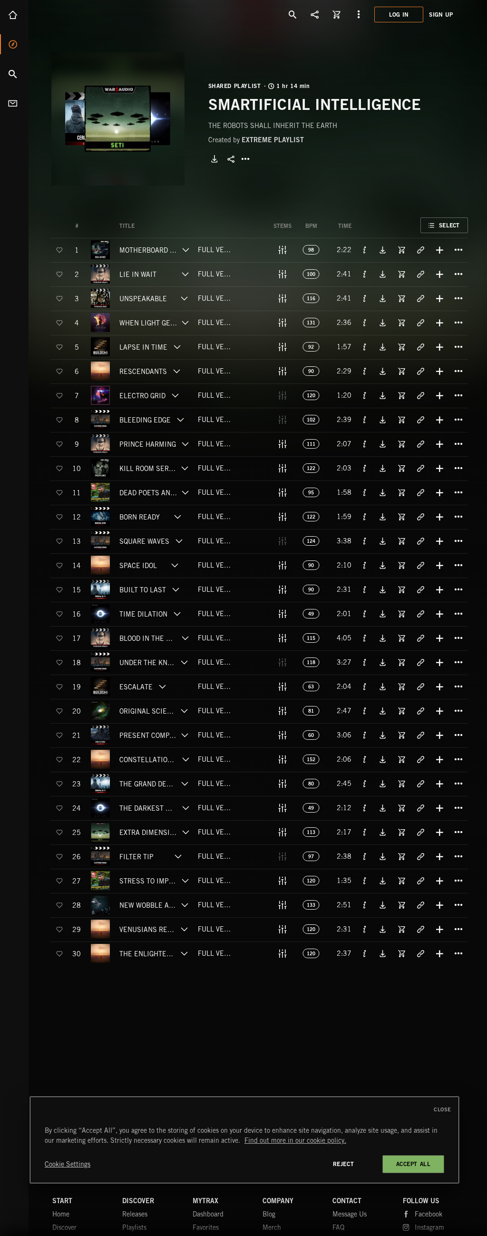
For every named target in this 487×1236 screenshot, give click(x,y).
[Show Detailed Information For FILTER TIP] (365, 856)
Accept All (413, 1163)
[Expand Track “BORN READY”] (177, 516)
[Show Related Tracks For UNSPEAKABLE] (420, 298)
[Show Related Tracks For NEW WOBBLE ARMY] (420, 905)
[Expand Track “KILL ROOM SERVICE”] (185, 468)
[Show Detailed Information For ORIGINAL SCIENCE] (365, 711)
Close (442, 1109)
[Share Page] (315, 14)
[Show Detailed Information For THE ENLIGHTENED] (365, 953)
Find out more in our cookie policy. (295, 1140)
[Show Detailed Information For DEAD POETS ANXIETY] (365, 492)
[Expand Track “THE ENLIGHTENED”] (184, 953)
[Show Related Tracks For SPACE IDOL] (420, 565)
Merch (272, 1227)
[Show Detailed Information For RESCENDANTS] (365, 371)
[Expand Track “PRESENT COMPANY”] (184, 735)
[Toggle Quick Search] (293, 14)
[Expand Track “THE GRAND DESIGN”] (184, 783)
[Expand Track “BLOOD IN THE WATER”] (185, 637)
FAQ (338, 1227)
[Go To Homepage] (80, 14)
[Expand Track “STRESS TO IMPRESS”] (185, 880)
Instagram (429, 1227)
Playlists (134, 1227)
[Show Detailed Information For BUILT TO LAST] (365, 589)
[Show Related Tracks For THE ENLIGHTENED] (420, 953)
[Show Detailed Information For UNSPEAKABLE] (365, 298)
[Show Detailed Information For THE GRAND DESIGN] (365, 783)
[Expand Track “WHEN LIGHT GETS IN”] (185, 322)
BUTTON (245, 159)
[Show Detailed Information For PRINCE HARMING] (365, 444)
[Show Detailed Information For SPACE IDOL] (365, 565)
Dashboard (208, 1214)
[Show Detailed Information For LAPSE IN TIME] (365, 347)
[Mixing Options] (282, 250)
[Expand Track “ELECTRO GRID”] (175, 395)
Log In (399, 14)
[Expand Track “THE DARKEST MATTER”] (185, 807)
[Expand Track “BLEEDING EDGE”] (180, 419)
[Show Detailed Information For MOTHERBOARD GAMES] (365, 250)
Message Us (349, 1214)
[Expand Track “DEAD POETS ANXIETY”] (185, 492)
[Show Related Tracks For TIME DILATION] (420, 614)
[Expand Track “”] (144, 225)
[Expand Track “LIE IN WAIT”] (185, 274)
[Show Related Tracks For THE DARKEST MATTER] (420, 808)
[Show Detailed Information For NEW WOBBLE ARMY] (365, 905)
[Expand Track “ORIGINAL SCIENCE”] (184, 710)
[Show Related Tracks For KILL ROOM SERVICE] (420, 468)
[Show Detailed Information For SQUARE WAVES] (365, 541)
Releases (134, 1214)
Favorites (206, 1227)
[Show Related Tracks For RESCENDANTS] (420, 371)
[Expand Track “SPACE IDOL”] (175, 565)
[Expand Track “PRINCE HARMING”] (185, 443)
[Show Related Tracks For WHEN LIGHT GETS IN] (420, 322)
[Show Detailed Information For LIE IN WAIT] (365, 274)
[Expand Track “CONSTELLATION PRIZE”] (185, 759)
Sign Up (441, 14)
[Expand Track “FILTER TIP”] (177, 856)
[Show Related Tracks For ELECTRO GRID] (420, 395)
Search (14, 74)
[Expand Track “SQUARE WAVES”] (178, 540)
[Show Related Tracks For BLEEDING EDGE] (420, 419)
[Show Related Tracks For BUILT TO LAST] (420, 589)
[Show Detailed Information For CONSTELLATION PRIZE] (365, 759)
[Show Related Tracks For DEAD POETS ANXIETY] (420, 492)
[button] (118, 119)
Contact (14, 103)
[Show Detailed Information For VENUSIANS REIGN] (365, 929)
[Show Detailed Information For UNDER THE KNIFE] (365, 662)
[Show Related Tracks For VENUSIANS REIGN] (420, 929)
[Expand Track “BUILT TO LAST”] (175, 589)
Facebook (428, 1214)
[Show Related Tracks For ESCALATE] (420, 686)
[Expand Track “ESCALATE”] (162, 686)
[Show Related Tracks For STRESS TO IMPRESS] (420, 880)
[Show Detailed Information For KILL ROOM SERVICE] (365, 468)
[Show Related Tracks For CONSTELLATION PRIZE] (420, 759)
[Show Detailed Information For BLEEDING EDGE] (365, 419)
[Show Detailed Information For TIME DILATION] (365, 614)
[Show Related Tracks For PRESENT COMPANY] (420, 735)
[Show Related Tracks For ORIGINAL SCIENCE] (420, 711)
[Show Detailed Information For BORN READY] (365, 517)
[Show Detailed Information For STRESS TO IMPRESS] (365, 880)
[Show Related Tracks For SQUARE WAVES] (420, 541)
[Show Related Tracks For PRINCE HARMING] (420, 444)
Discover (14, 44)
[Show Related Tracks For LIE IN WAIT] (420, 274)
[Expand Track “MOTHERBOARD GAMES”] (185, 249)
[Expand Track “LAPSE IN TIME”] (176, 346)
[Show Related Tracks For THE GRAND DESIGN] (420, 783)
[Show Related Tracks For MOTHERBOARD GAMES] (420, 250)
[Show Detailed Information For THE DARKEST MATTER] (365, 808)
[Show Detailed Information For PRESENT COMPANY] (365, 735)
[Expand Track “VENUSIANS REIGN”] (184, 929)
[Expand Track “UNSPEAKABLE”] (184, 298)
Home (14, 15)
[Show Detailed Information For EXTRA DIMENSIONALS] (365, 832)
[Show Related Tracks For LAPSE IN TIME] (420, 347)
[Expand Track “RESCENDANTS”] (176, 371)
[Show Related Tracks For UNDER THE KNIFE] (420, 662)
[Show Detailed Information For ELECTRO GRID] (365, 395)
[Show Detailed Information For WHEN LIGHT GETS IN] (365, 322)
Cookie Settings (67, 1164)
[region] (244, 1140)
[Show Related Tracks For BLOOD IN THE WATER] (420, 638)
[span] (148, 251)
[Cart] (337, 14)
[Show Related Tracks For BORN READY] (420, 517)
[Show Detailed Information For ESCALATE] (365, 686)
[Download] (214, 158)
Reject (343, 1163)
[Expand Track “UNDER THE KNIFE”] (184, 662)
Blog (269, 1214)
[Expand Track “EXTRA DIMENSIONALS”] (186, 832)
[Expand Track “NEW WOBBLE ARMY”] (184, 904)
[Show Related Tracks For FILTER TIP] (420, 856)
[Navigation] (359, 14)
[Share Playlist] (231, 159)
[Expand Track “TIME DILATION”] (176, 613)
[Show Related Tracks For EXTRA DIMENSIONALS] (420, 832)
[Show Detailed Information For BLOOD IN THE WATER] (365, 638)
